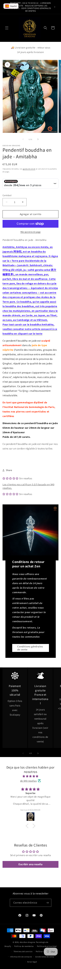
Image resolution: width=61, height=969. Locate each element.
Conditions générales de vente (30, 648)
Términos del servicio (23, 951)
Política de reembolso (24, 946)
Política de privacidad (47, 946)
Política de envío (43, 951)
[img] (30, 776)
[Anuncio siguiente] (54, 7)
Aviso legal (32, 962)
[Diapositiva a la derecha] (38, 139)
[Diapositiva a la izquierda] (23, 139)
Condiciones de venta (44, 956)
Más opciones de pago (31, 232)
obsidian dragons (27, 942)
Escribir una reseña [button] (30, 864)
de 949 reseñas (28, 780)
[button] (7, 28)
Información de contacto (21, 956)
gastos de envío (29, 169)
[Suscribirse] (47, 903)
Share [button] (9, 470)
